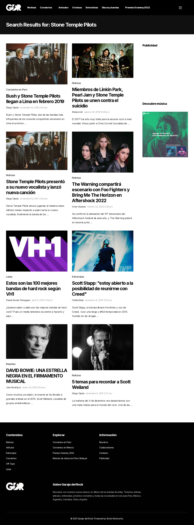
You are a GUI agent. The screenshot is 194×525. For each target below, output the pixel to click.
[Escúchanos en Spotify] (165, 134)
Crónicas (77, 7)
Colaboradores (106, 447)
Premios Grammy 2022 (137, 7)
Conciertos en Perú (16, 89)
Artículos (63, 7)
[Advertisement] (165, 72)
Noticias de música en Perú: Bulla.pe (70, 458)
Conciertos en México (63, 447)
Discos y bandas (110, 7)
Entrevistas (92, 7)
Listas (9, 276)
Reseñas (10, 363)
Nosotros (103, 442)
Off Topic (10, 463)
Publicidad (104, 458)
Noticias (31, 7)
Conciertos (46, 7)
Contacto (103, 453)
